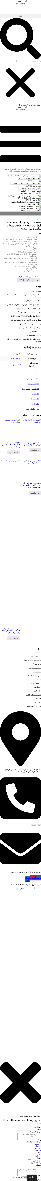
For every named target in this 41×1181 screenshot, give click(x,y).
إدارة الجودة (37, 691)
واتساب (38, 1165)
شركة (38, 1167)
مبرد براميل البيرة (32, 409)
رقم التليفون (36, 1163)
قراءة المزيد (35, 450)
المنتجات (38, 1146)
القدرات (38, 1148)
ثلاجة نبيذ (34, 169)
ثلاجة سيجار (34, 399)
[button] (20, 16)
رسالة (38, 1140)
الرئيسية (38, 1144)
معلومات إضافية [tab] (25, 280)
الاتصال (38, 1152)
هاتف (39, 1129)
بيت (39, 169)
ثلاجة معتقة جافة (35, 668)
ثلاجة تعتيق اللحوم (32, 379)
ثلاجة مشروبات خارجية (30, 389)
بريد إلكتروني (36, 1132)
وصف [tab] (36, 280)
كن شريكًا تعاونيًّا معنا (33, 706)
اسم (39, 1127)
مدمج (20, 358)
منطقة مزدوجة (16, 364)
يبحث (39, 61)
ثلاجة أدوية (35, 404)
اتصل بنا (38, 702)
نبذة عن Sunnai (35, 683)
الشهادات (37, 687)
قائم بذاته (14, 358)
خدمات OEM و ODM (33, 695)
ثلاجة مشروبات (33, 384)
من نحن (38, 1150)
